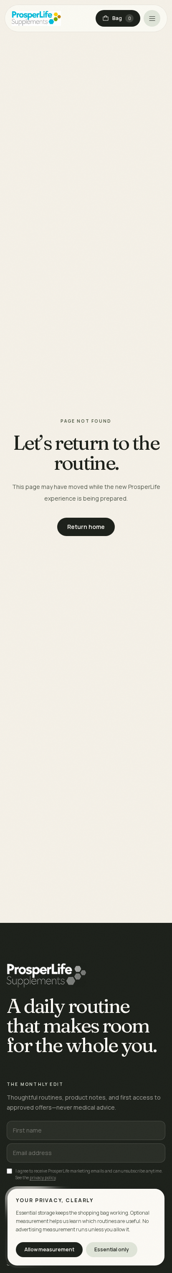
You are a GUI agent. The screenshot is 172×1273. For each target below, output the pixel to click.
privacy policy (43, 1177)
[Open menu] (152, 18)
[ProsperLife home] (36, 18)
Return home (86, 527)
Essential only (111, 1249)
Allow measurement (49, 1249)
